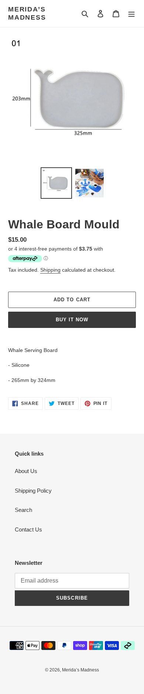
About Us (26, 471)
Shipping (50, 270)
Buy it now (72, 319)
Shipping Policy (33, 490)
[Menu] (131, 13)
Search (23, 510)
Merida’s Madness (27, 13)
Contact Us (28, 529)
